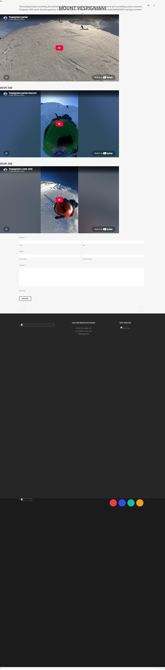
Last (83, 245)
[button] (0, 668)
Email (21, 251)
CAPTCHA (22, 291)
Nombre (22, 237)
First (20, 245)
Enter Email (23, 259)
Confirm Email (87, 259)
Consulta (22, 265)
